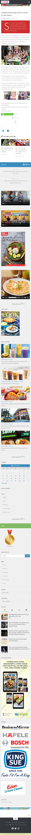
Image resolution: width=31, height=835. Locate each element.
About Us (5, 568)
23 (24, 478)
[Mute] (25, 297)
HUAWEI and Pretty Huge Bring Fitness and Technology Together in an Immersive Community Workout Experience (19, 632)
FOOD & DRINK (4, 359)
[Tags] (26, 610)
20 (11, 478)
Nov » (6, 483)
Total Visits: (4, 802)
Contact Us (5, 572)
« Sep (2, 483)
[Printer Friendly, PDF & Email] (7, 114)
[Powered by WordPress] (10, 824)
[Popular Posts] (11, 610)
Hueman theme (23, 825)
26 (7, 481)
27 (11, 481)
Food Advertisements (16, 304)
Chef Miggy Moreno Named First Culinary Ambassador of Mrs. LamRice (19, 616)
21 (15, 478)
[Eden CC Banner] (15, 809)
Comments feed (6, 508)
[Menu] (29, 2)
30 (24, 481)
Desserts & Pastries (6, 381)
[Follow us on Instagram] (29, 165)
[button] (15, 284)
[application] (15, 284)
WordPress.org (6, 512)
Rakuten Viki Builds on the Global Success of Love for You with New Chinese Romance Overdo (19, 624)
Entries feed (5, 505)
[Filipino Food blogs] (9, 547)
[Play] (3, 297)
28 (15, 481)
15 (19, 476)
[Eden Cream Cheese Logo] (13, 794)
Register (4, 497)
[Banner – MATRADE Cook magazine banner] (15, 5)
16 (24, 476)
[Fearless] (13, 265)
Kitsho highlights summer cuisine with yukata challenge (7, 149)
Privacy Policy (6, 579)
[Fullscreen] (28, 297)
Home (4, 565)
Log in (4, 501)
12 (7, 476)
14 (15, 476)
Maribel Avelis (6, 18)
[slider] (14, 297)
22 (19, 478)
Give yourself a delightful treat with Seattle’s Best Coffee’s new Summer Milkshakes (14, 362)
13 (11, 476)
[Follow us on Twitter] (26, 165)
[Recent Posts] (4, 610)
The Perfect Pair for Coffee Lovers (10, 383)
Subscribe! (5, 576)
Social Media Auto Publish (10, 834)
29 (19, 481)
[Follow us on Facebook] (24, 165)
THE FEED (3, 8)
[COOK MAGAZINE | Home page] (6, 2)
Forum (4, 583)
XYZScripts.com (22, 834)
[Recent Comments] (19, 610)
